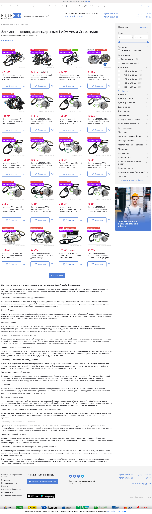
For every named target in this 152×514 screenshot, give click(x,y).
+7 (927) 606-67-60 (110, 17)
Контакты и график (24, 6)
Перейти (87, 1)
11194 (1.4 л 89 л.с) (129, 87)
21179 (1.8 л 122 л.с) (129, 75)
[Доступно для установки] (47, 496)
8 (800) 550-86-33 (144, 14)
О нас (12, 6)
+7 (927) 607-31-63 (143, 17)
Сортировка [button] (7, 40)
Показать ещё (57, 276)
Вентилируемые (128, 59)
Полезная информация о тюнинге (11, 476)
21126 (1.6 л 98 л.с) (129, 83)
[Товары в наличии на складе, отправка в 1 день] (133, 209)
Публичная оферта (9, 483)
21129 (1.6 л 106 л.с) (129, 71)
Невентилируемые (129, 63)
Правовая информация (11, 489)
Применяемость (7, 25)
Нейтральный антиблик (131, 51)
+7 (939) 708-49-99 (110, 14)
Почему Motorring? (86, 6)
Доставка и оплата (40, 6)
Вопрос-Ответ (54, 6)
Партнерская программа (11, 495)
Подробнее (112, 511)
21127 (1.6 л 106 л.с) (129, 79)
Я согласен (122, 511)
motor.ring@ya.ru (75, 16)
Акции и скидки (101, 6)
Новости (4, 486)
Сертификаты (7, 492)
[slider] (119, 42)
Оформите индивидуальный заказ (44, 481)
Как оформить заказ (69, 6)
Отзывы (4, 6)
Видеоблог (6, 480)
